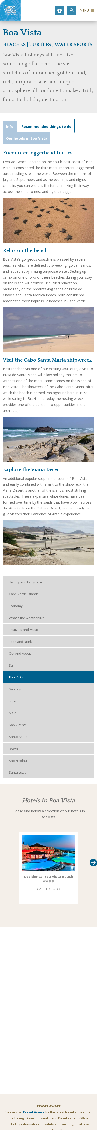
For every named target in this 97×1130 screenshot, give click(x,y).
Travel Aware (33, 1112)
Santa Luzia (18, 772)
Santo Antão (18, 736)
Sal (11, 665)
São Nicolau (18, 760)
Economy (16, 606)
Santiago (15, 689)
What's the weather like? (27, 618)
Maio (12, 713)
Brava (13, 748)
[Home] (10, 19)
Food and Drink (20, 641)
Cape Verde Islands (24, 594)
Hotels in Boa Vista (48, 800)
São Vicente (18, 725)
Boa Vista (16, 677)
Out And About (20, 653)
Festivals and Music (23, 629)
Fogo (12, 701)
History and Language (25, 582)
